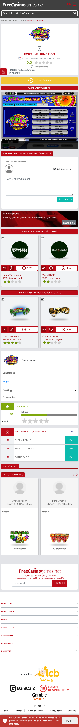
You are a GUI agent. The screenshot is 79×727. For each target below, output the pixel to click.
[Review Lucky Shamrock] (19, 311)
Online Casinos (16, 20)
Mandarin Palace (25, 448)
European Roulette (12, 275)
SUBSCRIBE (59, 583)
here (16, 724)
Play (71, 440)
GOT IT (70, 720)
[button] (73, 475)
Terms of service (35, 710)
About (5, 710)
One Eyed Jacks (50, 336)
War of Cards (48, 275)
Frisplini (6, 511)
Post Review (65, 199)
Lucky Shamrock (11, 336)
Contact (18, 710)
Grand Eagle (22, 457)
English (6, 381)
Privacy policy (55, 710)
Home (4, 20)
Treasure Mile (23, 440)
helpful (45, 511)
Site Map (72, 710)
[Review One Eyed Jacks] (59, 311)
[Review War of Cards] (59, 250)
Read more (69, 222)
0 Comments (41, 66)
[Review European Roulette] (19, 250)
